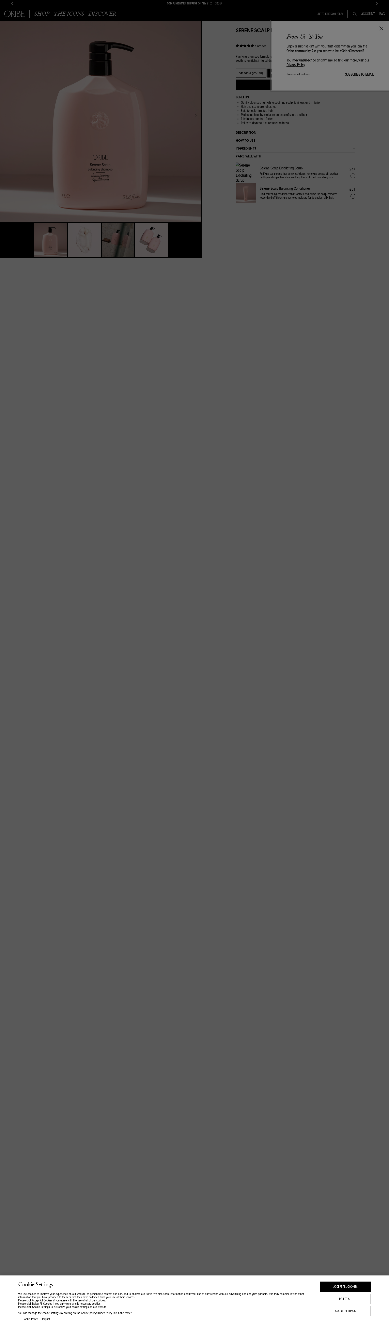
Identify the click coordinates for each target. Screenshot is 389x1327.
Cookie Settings (345, 1311)
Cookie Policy (30, 1319)
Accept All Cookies (345, 1286)
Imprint (46, 1319)
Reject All (345, 1299)
